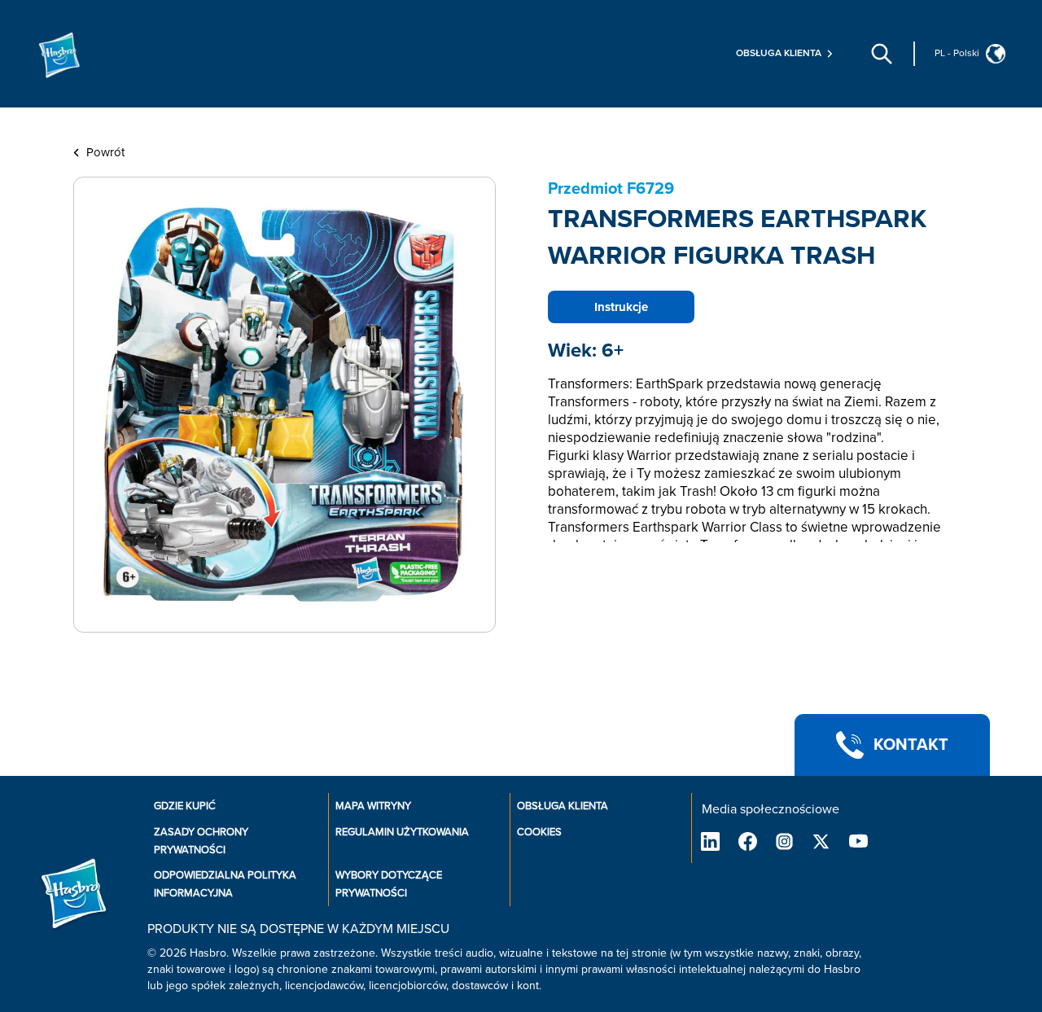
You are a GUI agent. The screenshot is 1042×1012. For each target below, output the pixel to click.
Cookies (539, 832)
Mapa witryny (373, 806)
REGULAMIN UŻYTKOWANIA (402, 832)
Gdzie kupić (185, 806)
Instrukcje (621, 307)
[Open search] (881, 54)
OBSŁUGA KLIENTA (562, 806)
